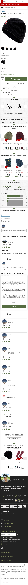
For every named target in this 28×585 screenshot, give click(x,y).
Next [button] (25, 106)
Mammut (3, 14)
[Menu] (2, 7)
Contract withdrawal (7, 560)
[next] (25, 139)
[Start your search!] (25, 7)
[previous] (2, 139)
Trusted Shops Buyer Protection (10, 94)
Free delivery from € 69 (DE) (9, 87)
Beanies (3, 11)
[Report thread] (10, 245)
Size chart (3, 71)
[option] (14, 30)
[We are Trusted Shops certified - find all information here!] (16, 500)
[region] (14, 292)
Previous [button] (2, 106)
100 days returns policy (8, 89)
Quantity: (3, 76)
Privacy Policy (7, 298)
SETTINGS (14, 302)
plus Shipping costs (5, 55)
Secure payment (9, 499)
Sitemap (4, 578)
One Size (4, 68)
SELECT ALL (14, 306)
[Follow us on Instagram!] (3, 548)
